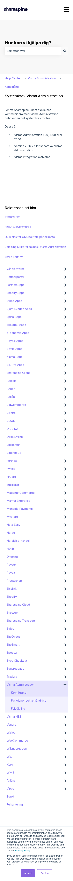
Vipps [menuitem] (10, 788)
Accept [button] (28, 873)
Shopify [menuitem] (12, 596)
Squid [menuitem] (10, 796)
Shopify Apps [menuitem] (16, 293)
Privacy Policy (22, 850)
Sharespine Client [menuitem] (18, 373)
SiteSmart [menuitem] (13, 644)
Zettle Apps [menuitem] (14, 349)
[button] (65, 269)
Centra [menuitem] (11, 413)
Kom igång (12, 87)
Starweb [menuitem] (12, 612)
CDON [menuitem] (11, 421)
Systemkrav (12, 216)
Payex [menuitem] (11, 572)
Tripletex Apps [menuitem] (16, 325)
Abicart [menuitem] (11, 381)
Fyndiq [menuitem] (11, 469)
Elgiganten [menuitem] (13, 445)
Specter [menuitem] (12, 652)
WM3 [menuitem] (10, 772)
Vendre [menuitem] (11, 724)
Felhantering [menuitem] (15, 804)
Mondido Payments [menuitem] (20, 509)
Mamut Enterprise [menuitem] (18, 501)
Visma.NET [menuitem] (14, 716)
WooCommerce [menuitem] (17, 740)
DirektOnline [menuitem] (15, 437)
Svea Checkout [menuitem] (17, 660)
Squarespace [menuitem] (15, 668)
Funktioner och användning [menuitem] (28, 700)
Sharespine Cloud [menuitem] (18, 604)
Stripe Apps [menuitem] (14, 301)
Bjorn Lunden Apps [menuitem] (19, 309)
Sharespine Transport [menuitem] (21, 620)
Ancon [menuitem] (11, 389)
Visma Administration (42, 78)
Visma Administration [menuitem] (20, 684)
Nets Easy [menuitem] (13, 524)
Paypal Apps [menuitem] (15, 341)
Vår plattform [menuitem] (15, 269)
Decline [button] (44, 873)
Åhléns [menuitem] (11, 780)
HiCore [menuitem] (11, 477)
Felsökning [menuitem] (18, 708)
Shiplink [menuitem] (12, 588)
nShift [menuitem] (10, 548)
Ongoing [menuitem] (12, 556)
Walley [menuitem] (11, 732)
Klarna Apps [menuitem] (15, 357)
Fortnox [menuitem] (12, 461)
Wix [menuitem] (9, 756)
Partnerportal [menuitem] (15, 277)
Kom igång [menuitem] (18, 692)
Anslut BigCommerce (18, 226)
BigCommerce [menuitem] (16, 405)
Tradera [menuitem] (12, 676)
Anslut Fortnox (14, 257)
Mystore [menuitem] (12, 516)
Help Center (13, 78)
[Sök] (64, 50)
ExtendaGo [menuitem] (14, 453)
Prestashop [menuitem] (14, 580)
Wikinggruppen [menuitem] (17, 748)
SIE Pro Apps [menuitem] (15, 365)
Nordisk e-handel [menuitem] (18, 540)
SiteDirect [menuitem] (13, 636)
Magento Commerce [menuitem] (21, 493)
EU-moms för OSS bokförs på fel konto (30, 236)
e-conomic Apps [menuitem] (18, 333)
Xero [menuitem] (10, 764)
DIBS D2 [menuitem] (12, 429)
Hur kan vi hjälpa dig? (28, 42)
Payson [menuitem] (12, 564)
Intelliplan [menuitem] (13, 485)
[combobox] (33, 50)
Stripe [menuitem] (10, 628)
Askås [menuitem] (11, 397)
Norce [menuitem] (11, 532)
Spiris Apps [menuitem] (14, 317)
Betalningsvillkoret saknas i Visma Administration (35, 246)
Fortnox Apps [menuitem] (16, 285)
